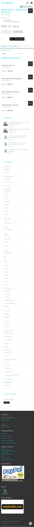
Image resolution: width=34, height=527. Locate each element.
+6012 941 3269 (5, 419)
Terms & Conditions (6, 436)
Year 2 (6, 198)
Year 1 (6, 195)
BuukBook (7, 3)
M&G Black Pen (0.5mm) (10, 105)
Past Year (7, 169)
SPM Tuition (8, 340)
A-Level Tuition (9, 333)
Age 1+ (7, 221)
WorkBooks (8, 253)
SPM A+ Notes (5, 453)
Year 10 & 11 (8, 237)
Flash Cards (8, 223)
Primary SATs (7, 350)
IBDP (5, 257)
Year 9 (6, 214)
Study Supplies (6, 15)
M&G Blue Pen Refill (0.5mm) (11, 78)
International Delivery (7, 440)
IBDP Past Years (5, 457)
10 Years (7, 297)
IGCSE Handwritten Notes (8, 451)
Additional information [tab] (10, 46)
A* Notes (7, 291)
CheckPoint (7, 189)
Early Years (7, 218)
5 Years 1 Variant (10, 300)
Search (6, 402)
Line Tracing (8, 229)
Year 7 (6, 208)
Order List (6, 344)
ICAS (5, 260)
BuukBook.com (5, 427)
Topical (7, 172)
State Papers (8, 372)
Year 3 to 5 (8, 201)
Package (6, 347)
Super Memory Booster (11, 375)
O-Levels (6, 321)
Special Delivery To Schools (9, 443)
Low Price (7, 369)
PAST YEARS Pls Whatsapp (8, 460)
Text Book (7, 311)
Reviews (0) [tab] (5, 50)
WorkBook (8, 192)
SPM (5, 363)
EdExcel (6, 234)
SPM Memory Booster (7, 454)
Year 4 (6, 269)
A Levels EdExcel (8, 176)
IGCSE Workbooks (6, 449)
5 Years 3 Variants (10, 303)
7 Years (7, 307)
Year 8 (6, 211)
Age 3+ (7, 227)
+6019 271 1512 (5, 421)
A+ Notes (7, 365)
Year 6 (6, 204)
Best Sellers (7, 186)
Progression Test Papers (10, 360)
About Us (3, 433)
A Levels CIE (7, 167)
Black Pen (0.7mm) (8, 65)
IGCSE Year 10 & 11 (9, 289)
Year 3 (6, 266)
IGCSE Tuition (8, 336)
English (6, 250)
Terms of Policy (5, 523)
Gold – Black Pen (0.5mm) (10, 92)
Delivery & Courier (6, 438)
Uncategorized (8, 382)
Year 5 (6, 272)
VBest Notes (7, 385)
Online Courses (8, 331)
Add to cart (18, 32)
